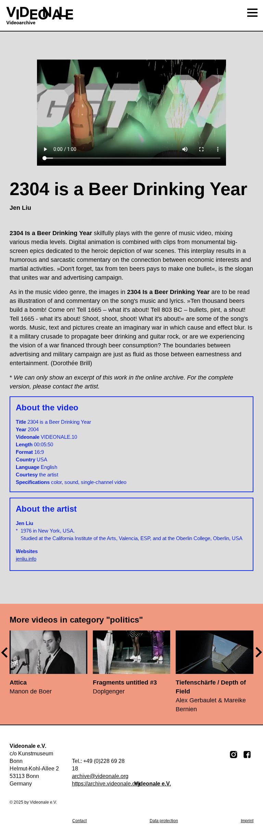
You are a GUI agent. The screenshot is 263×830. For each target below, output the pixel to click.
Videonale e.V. (152, 784)
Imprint (247, 820)
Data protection (164, 820)
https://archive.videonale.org (106, 784)
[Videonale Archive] (131, 15)
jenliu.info (26, 559)
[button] (259, 652)
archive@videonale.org (100, 776)
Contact (79, 820)
